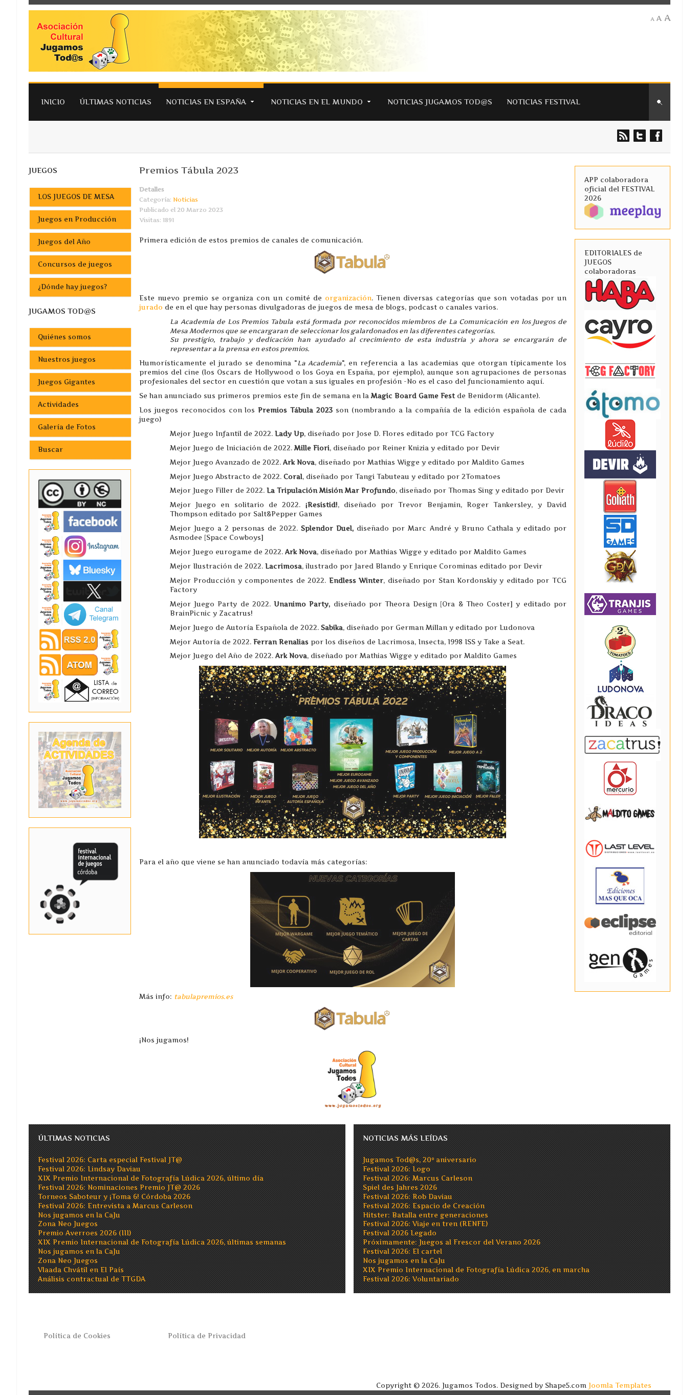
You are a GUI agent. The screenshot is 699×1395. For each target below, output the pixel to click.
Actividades (58, 404)
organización (348, 298)
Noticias (185, 199)
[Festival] (79, 880)
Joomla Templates (619, 1385)
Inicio (53, 101)
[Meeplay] (622, 210)
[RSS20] (79, 639)
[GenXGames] (620, 961)
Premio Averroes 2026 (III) (84, 1233)
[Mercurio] (620, 777)
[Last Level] (620, 847)
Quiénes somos (64, 337)
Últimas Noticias (115, 101)
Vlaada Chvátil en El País (81, 1270)
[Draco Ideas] (620, 710)
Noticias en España (206, 101)
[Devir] (620, 463)
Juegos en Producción (77, 219)
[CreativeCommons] (79, 493)
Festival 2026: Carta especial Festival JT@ (110, 1160)
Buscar (50, 449)
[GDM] (620, 565)
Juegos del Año (64, 242)
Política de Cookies (77, 1336)
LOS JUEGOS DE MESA (76, 197)
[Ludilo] (620, 434)
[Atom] (79, 664)
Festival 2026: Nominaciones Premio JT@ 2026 (119, 1187)
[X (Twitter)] (79, 591)
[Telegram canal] (79, 614)
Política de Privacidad (207, 1336)
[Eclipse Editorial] (620, 923)
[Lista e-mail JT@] (79, 689)
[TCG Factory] (620, 370)
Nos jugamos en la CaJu (79, 1215)
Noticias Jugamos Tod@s (439, 101)
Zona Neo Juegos (68, 1224)
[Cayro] (620, 332)
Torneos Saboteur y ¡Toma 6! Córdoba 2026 (114, 1197)
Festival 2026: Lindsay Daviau (89, 1169)
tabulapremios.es (203, 996)
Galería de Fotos (67, 427)
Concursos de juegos (75, 264)
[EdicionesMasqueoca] (620, 885)
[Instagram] (79, 546)
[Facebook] (79, 521)
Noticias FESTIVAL (543, 101)
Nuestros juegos (67, 359)
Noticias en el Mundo (317, 101)
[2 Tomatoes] (620, 641)
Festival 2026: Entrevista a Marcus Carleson (115, 1206)
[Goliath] (620, 495)
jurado (151, 307)
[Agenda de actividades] (79, 769)
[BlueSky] (79, 569)
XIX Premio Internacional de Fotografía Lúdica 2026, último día (151, 1178)
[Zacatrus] (622, 744)
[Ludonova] (620, 676)
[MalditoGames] (620, 812)
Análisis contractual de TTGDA (91, 1279)
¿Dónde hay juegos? (72, 287)
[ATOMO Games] (622, 403)
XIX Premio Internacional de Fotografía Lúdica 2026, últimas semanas (162, 1242)
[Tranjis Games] (620, 603)
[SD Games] (620, 530)
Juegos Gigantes (66, 382)
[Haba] (620, 293)
